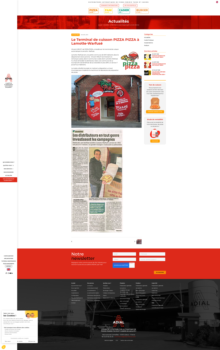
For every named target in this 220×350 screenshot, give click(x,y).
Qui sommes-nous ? (8, 162)
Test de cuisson (124, 306)
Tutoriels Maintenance (8, 261)
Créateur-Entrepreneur (109, 293)
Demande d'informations (109, 5)
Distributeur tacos (140, 295)
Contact (8, 266)
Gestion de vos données (126, 340)
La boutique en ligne (92, 288)
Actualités (8, 175)
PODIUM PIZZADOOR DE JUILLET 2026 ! (159, 64)
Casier (124, 11)
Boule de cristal (124, 292)
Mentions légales (108, 340)
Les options (123, 288)
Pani (108, 11)
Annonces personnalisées (11, 332)
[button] (4, 347)
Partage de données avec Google (13, 329)
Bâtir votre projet (124, 301)
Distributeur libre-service (93, 295)
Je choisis (19, 341)
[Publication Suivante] (137, 241)
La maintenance (91, 290)
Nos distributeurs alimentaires (8, 179)
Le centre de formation (93, 293)
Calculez (155, 141)
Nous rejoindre (8, 172)
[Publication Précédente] (72, 241)
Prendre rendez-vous (155, 111)
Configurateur (8, 256)
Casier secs (154, 293)
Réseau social (8, 334)
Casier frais (154, 290)
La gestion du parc (125, 290)
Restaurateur (106, 288)
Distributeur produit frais (93, 298)
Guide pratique (149, 40)
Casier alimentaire (156, 300)
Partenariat (139, 307)
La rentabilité (123, 303)
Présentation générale (125, 285)
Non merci (7, 341)
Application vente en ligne (127, 294)
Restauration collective (109, 298)
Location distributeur (125, 308)
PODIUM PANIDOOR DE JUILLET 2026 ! (158, 56)
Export (105, 295)
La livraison (123, 296)
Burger (142, 11)
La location (90, 285)
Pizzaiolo (105, 285)
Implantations (8, 258)
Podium (146, 45)
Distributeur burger (141, 309)
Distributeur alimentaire (93, 300)
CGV (117, 340)
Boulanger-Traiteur (108, 290)
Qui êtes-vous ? (8, 165)
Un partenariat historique (158, 298)
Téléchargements (8, 263)
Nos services (8, 168)
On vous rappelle (130, 5)
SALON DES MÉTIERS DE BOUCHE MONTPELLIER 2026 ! (158, 73)
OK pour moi (31, 341)
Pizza (93, 11)
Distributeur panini (140, 293)
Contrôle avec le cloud (157, 307)
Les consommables (125, 298)
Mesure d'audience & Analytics (12, 331)
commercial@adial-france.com (125, 337)
